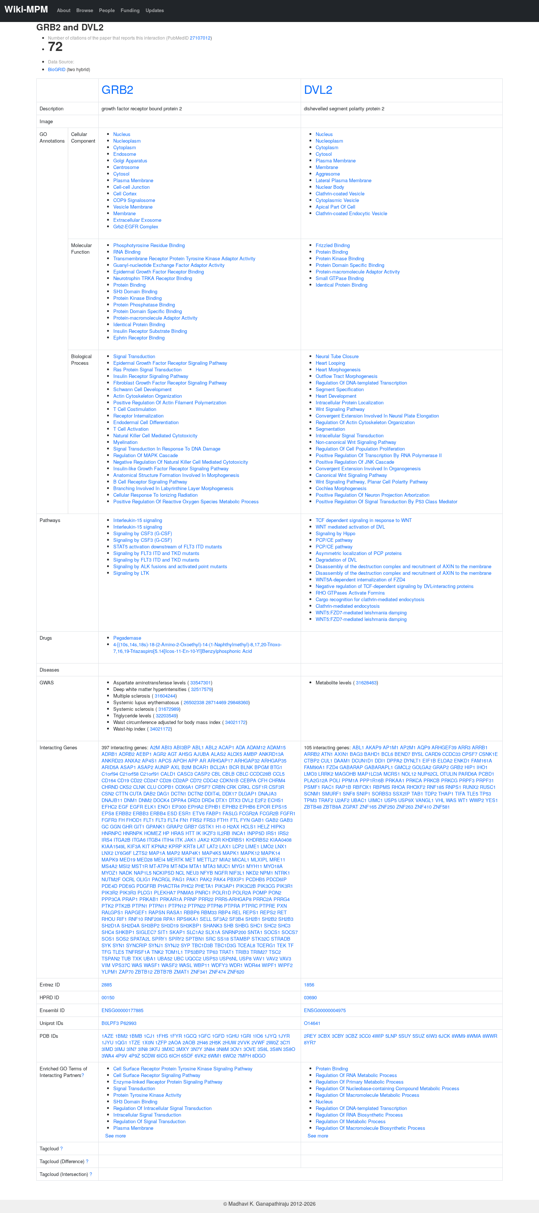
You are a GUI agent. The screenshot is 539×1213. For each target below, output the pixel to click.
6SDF (187, 1055)
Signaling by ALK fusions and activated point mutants (170, 566)
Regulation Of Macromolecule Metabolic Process (367, 1094)
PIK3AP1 (225, 885)
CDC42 (210, 780)
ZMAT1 (181, 971)
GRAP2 (174, 826)
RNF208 (153, 918)
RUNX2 (470, 786)
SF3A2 (220, 918)
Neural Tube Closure (337, 356)
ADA (240, 747)
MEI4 (159, 859)
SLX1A (212, 932)
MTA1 (195, 866)
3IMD (107, 1048)
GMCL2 (403, 767)
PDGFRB (146, 885)
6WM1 (214, 1055)
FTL (234, 819)
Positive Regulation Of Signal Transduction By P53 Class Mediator (386, 501)
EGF (123, 806)
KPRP (175, 846)
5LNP (391, 1035)
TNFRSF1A (137, 951)
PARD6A (467, 773)
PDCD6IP (276, 879)
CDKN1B (229, 780)
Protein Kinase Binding (137, 297)
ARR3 (464, 747)
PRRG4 (282, 899)
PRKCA (414, 780)
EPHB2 (230, 806)
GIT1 (139, 826)
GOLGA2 (421, 767)
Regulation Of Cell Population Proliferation (360, 448)
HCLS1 (248, 826)
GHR (127, 826)
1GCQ (190, 1035)
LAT (201, 846)
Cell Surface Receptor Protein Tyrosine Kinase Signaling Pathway (183, 1068)
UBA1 (149, 958)
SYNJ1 (155, 945)
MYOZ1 (110, 872)
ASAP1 (128, 767)
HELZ (263, 826)
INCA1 (239, 833)
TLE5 (118, 951)
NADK (125, 872)
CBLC (242, 773)
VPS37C (121, 965)
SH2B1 (252, 918)
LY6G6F (123, 852)
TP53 (485, 793)
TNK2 (157, 951)
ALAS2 (218, 753)
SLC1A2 (195, 932)
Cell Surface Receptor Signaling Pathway (157, 1075)
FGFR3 (109, 819)
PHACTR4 (169, 885)
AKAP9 (373, 747)
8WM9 (458, 1035)
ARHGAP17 (220, 760)
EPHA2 (195, 806)
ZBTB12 (144, 971)
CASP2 (202, 773)
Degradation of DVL (336, 559)
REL (236, 912)
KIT (146, 846)
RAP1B (343, 786)
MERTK (175, 859)
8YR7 (310, 1042)
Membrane (124, 213)
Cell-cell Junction (131, 186)
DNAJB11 (112, 800)
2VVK (244, 1042)
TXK (137, 958)
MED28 (145, 859)
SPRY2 (176, 938)
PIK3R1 (284, 885)
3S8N (276, 1048)
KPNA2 (159, 846)
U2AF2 (342, 800)
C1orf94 (110, 773)
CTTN (121, 793)
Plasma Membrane (133, 180)
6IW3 (431, 1035)
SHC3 (284, 925)
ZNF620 (235, 971)
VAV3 (285, 958)
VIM (106, 965)
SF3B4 (236, 918)
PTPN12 (177, 905)
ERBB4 (158, 813)
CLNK (139, 786)
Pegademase (127, 637)
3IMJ (119, 1048)
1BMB (135, 1035)
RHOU (108, 918)
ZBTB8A (332, 806)
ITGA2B (122, 839)
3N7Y (196, 1048)
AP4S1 (149, 760)
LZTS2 (140, 852)
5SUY (405, 1035)
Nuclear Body (330, 186)
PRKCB (431, 780)
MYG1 (238, 866)
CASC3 (185, 773)
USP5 (390, 800)
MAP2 (173, 852)
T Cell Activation (130, 428)
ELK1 (150, 806)
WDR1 (236, 965)
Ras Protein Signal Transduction (147, 369)
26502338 (194, 702)
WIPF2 (285, 965)
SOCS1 (272, 932)
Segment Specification (340, 389)
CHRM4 (277, 780)
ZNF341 (199, 971)
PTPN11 (158, 905)
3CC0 (365, 1035)
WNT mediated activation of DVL (350, 526)
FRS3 (209, 819)
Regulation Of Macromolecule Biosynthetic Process (370, 1127)
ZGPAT (350, 806)
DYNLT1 (412, 760)
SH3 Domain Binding (135, 291)
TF (291, 945)
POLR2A (241, 892)
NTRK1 (282, 872)
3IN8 (143, 1048)
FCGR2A (248, 813)
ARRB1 (480, 747)
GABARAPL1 (378, 767)
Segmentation (330, 428)
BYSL (417, 753)
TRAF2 (325, 800)
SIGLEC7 (146, 932)
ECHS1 (275, 800)
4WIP (378, 1035)
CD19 (123, 780)
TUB (126, 958)
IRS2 (283, 833)
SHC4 (108, 932)
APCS (165, 760)
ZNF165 (368, 806)
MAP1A (157, 852)
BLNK (247, 767)
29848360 (238, 702)
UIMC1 (375, 800)
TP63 (212, 951)
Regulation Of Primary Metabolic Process (360, 1081)
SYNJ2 (172, 945)
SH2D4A (130, 925)
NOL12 (409, 773)
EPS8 (108, 813)
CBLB (228, 773)
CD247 (151, 780)
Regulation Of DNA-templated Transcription (361, 382)
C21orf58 (129, 773)
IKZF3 (209, 833)
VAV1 (259, 958)
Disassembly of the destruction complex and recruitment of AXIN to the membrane (403, 566)
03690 (310, 997)
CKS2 (126, 786)
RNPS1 (453, 786)
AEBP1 (144, 753)
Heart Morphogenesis (338, 369)
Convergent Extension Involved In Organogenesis (368, 468)
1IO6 (258, 1035)
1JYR (284, 1035)
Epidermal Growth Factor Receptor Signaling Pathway (170, 362)
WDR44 (252, 965)
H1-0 (220, 826)
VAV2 (272, 958)
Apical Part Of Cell (335, 206)
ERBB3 (140, 813)
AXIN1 (341, 753)
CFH (262, 780)
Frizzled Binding (333, 245)
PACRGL (161, 879)
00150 (108, 997)
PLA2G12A (316, 780)
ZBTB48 (313, 806)
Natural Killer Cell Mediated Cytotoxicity (155, 435)
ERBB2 (123, 813)
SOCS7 (290, 932)
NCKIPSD (163, 872)
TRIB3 (242, 951)
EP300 (179, 806)
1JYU (107, 1042)
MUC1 (223, 866)
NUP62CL (428, 773)
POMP (260, 892)
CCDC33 (451, 753)
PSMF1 (312, 786)
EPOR (263, 806)
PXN (282, 905)
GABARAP (351, 767)
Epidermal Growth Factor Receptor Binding (158, 271)
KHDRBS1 (233, 839)
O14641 (312, 1022)
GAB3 (286, 819)
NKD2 (252, 872)
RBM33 (209, 912)
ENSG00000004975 (325, 1010)
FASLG (230, 813)
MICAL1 (240, 859)
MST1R (140, 866)
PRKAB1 (148, 899)
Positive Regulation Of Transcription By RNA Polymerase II (379, 455)
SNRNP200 (234, 932)
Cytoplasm (124, 147)
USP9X (406, 800)
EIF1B (429, 760)
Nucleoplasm (127, 140)
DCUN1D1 (362, 760)
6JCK (444, 1035)
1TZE (134, 1042)
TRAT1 (226, 951)
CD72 (196, 780)
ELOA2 (444, 760)
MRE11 (277, 859)
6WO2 (229, 1055)
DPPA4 (178, 800)
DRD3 (194, 800)
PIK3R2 (110, 892)
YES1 (491, 800)
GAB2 (271, 819)
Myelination (125, 441)
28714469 (216, 702)
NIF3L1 (237, 872)
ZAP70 (126, 971)
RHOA (398, 786)
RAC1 (328, 786)
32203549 (166, 715)
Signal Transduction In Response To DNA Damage (166, 448)
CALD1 (168, 773)
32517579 (201, 688)
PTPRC (250, 905)
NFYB (206, 872)
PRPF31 (485, 780)
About (63, 10)
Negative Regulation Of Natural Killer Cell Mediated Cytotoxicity (180, 461)
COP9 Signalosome (134, 199)
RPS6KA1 (187, 918)
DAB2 (149, 793)
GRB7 (190, 826)
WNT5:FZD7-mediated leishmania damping (361, 612)
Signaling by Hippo (335, 533)
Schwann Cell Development (142, 389)
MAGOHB (345, 773)
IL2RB (223, 833)
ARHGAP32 (247, 760)
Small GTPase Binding (340, 278)
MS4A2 (109, 866)
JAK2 (203, 839)
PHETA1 (204, 885)
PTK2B (123, 905)
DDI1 (380, 760)
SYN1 (119, 945)
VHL (439, 800)
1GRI (245, 1035)
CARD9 (433, 753)
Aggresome (328, 173)
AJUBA (201, 753)
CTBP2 (311, 760)
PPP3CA (111, 899)
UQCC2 (193, 958)
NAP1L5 (142, 872)
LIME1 (252, 846)
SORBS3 (381, 793)
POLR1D (221, 892)
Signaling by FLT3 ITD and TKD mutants (156, 552)
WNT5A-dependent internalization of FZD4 (360, 579)
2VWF (258, 1042)
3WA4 (108, 1055)
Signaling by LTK (131, 572)
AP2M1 (408, 747)
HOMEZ (152, 833)
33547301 (200, 682)
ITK (179, 839)
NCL (180, 872)
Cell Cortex (125, 193)
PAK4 (219, 879)
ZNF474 (217, 971)
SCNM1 (312, 793)
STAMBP (240, 938)
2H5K (215, 1042)
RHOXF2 (416, 786)
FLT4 (173, 819)
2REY (310, 1035)
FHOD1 (134, 819)
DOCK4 (161, 800)
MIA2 (225, 859)
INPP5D (255, 833)
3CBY (338, 1035)
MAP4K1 (191, 852)
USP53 (210, 958)
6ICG (162, 1055)
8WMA (474, 1035)
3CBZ (351, 1035)
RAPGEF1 (136, 912)
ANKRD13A (271, 753)
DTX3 (235, 800)
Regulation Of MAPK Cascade (145, 455)
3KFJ (154, 1048)
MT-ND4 (179, 866)
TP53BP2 (194, 951)
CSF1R (259, 786)
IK (198, 833)
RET (282, 912)
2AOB (189, 1042)
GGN (115, 826)
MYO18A (273, 866)
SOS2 (122, 938)
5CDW (148, 1055)
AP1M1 (391, 747)
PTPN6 (215, 905)
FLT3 (160, 819)
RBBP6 (191, 912)
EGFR (136, 806)
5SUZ (418, 1035)
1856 (309, 984)
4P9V (121, 1055)
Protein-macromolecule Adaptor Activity (155, 317)
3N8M (222, 1048)
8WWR (490, 1035)
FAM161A (481, 760)
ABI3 (166, 747)
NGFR (221, 872)
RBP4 (224, 912)
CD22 (136, 780)
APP (193, 760)
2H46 (202, 1042)
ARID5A (110, 767)
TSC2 (275, 951)
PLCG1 (145, 892)
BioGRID (57, 69)
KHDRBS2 (257, 839)
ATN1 (327, 753)
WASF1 (152, 965)
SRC (211, 938)
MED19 (127, 859)
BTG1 (276, 767)
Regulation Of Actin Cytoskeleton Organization (365, 422)
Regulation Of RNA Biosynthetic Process (359, 1114)
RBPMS (381, 786)
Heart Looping (330, 362)
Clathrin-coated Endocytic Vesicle (351, 213)
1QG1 (121, 1042)
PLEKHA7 (165, 892)
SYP (185, 945)
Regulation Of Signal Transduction (149, 1121)
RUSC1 (488, 786)
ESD (172, 813)
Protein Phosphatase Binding (144, 304)
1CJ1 (149, 1035)
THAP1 (446, 793)
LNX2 (107, 852)
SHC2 (270, 925)
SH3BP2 (150, 925)
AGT (172, 753)
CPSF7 (202, 786)
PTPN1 (139, 905)
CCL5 (279, 773)
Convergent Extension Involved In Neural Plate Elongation (377, 415)
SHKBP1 (125, 932)
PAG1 (178, 879)
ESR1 (185, 813)
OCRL (128, 879)
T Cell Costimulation (134, 408)
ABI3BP (182, 747)
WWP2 (476, 800)
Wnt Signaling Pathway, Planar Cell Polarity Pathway (372, 481)
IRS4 (107, 839)
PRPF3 (466, 780)
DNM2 (145, 800)
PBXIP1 (235, 879)
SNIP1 (363, 793)
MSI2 (124, 866)
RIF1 (122, 918)
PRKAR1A (171, 899)
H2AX (233, 826)
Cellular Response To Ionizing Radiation (155, 494)
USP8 (245, 958)
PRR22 (205, 899)
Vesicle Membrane (133, 206)
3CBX (324, 1035)
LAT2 (212, 846)
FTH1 (223, 819)
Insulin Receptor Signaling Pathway (150, 375)
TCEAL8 (246, 945)
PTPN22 (197, 905)
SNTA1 (255, 932)
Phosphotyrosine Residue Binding (149, 245)
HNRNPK (133, 833)
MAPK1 (231, 852)
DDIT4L (213, 793)
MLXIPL (259, 859)
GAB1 (257, 819)
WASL (185, 965)
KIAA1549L (114, 846)
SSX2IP (401, 793)
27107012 (200, 37)
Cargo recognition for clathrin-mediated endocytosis (370, 599)
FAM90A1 (314, 767)
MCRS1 (392, 773)
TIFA (460, 793)
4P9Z (134, 1055)
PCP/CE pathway (334, 539)
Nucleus (122, 134)
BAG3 (356, 753)
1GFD (218, 1035)
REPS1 (250, 912)
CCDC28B (260, 773)
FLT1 (148, 819)
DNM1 (130, 800)
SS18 (223, 938)
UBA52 (164, 958)
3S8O (289, 1048)
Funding (130, 10)
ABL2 (211, 747)
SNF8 (349, 793)
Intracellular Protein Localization (350, 402)
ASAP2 (145, 767)
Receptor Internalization (138, 415)
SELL (206, 918)
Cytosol (121, 173)
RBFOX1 (362, 786)
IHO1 (482, 767)
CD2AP (180, 780)
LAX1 (225, 846)
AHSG (185, 753)
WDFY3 (219, 965)
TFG (106, 951)
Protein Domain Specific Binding (147, 311)
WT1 (463, 800)
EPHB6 (247, 806)
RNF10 (135, 918)
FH (121, 819)
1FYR (176, 1035)
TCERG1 (266, 945)
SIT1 (163, 932)
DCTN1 (178, 793)
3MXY (182, 1048)
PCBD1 (486, 773)
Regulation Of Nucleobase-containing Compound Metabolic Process (387, 1088)
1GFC (204, 1035)
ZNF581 (441, 806)
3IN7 (131, 1048)
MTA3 (209, 866)
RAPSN (156, 912)
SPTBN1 (195, 938)
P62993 (128, 1022)
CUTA (135, 793)
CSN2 (108, 793)
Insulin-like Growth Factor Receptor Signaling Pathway (171, 468)
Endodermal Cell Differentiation (146, 422)
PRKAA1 (394, 780)
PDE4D (109, 885)
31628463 (366, 682)
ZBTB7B (163, 971)
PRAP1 (130, 899)
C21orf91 (149, 773)
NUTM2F (111, 879)
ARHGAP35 (273, 760)
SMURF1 (331, 793)
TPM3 (310, 800)
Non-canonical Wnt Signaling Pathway (356, 441)
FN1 (184, 819)
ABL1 (198, 747)
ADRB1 (109, 753)
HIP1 (470, 767)
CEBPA (248, 780)
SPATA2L (140, 938)
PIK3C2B (246, 885)
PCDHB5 (255, 879)
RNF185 (435, 786)
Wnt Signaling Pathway (340, 408)
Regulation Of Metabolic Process (351, 1121)
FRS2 (196, 819)
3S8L (262, 1048)
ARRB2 (312, 753)
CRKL (244, 786)
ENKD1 (462, 760)
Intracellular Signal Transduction (350, 435)
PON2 (274, 892)
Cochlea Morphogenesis (341, 488)
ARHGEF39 (444, 747)
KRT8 (189, 846)
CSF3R (276, 786)
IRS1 (271, 833)
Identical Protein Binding (139, 324)
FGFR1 (288, 813)
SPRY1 (159, 938)
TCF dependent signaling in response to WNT (364, 520)
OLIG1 (143, 879)
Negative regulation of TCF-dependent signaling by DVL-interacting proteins (395, 585)
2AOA (174, 1042)
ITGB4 (154, 839)
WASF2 (169, 965)
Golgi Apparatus (130, 160)
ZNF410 (423, 806)
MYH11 (254, 866)
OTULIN (448, 773)
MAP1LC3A (370, 773)
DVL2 (318, 88)
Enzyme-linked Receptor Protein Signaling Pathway (168, 1081)
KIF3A (134, 846)
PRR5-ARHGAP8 (233, 899)
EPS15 (279, 806)
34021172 (235, 721)
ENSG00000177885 (122, 1010)
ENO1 (164, 806)
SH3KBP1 (191, 925)
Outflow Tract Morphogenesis (347, 375)
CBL (216, 773)
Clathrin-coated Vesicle (340, 193)
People (107, 10)
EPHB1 (213, 806)
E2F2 (260, 800)
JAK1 (190, 839)
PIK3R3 (128, 892)
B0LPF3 (110, 1022)
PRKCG (449, 780)
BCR (234, 767)
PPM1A (350, 780)
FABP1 (213, 813)
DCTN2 (195, 793)
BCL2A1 (219, 767)
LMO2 (267, 846)
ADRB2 (127, 753)
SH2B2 (269, 918)
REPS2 (268, 912)
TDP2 (431, 793)
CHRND (110, 786)
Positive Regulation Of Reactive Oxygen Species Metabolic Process (186, 501)
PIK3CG (266, 885)
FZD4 (332, 767)
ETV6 (198, 813)
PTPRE (267, 905)
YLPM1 (109, 971)
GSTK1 (206, 826)
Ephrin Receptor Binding (139, 337)
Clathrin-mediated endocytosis (348, 605)
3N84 (209, 1048)
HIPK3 (278, 826)
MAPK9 (110, 859)
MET (190, 859)
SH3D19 (170, 925)
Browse (84, 10)
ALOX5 (234, 753)
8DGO (258, 1055)
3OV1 (236, 1048)
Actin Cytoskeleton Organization (147, 395)
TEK (281, 945)
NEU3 (192, 872)
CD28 (165, 780)
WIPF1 (269, 965)
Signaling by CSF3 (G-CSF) (142, 533)
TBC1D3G (225, 945)
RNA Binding (126, 251)
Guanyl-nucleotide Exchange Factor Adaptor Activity (169, 264)
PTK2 (108, 905)
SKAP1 (177, 932)
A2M (155, 747)
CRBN (218, 786)
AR (202, 760)
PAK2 (206, 879)
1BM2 (121, 1035)
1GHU (232, 1035)
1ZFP (161, 1042)
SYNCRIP (136, 945)
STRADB (280, 938)
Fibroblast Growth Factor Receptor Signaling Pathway (170, 382)
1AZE (108, 1035)
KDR (216, 839)
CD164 (109, 780)
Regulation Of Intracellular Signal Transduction (162, 1107)
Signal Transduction (134, 356)
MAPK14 (270, 852)
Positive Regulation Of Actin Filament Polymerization (169, 402)
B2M (186, 767)
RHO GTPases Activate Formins (350, 592)
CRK (231, 786)
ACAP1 (226, 747)
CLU (151, 786)
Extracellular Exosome (137, 219)
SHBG (242, 925)
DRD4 (208, 800)
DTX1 (221, 800)
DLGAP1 (247, 793)
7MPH (244, 1055)
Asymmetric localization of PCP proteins (359, 552)
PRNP (190, 899)
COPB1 (166, 786)
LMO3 (310, 773)
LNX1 (281, 846)
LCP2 (238, 846)
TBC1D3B (202, 945)
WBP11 (202, 965)
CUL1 (327, 760)
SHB (229, 925)
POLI (334, 780)
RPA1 (169, 918)
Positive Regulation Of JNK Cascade (355, 461)
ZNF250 (386, 806)
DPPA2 (394, 760)
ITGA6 (139, 839)
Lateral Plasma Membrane (343, 180)
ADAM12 (256, 747)
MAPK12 (250, 852)
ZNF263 (404, 806)
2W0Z (272, 1042)
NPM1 (266, 872)
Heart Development (336, 395)
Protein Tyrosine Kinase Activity (147, 1094)
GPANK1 (155, 826)
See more (115, 1135)
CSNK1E (488, 753)
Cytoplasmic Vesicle (337, 199)
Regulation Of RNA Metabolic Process (356, 1075)
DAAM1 (342, 760)
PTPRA (232, 905)
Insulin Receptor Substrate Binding (150, 330)
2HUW (229, 1042)
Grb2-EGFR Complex (135, 226)
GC (105, 826)
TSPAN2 (111, 958)
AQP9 (423, 747)
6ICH (174, 1055)
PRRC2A (262, 899)
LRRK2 (325, 773)
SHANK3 (212, 925)
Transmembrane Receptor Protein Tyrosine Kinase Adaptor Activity (184, 258)
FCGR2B (269, 813)
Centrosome (126, 166)
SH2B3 (285, 918)
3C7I (285, 1042)
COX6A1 (184, 786)
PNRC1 (203, 892)
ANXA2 (132, 760)
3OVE (249, 1048)
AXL (175, 767)
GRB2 (117, 88)
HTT (190, 833)
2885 (107, 984)
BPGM (261, 767)
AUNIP (162, 767)
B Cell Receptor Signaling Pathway (150, 481)
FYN (245, 819)
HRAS (177, 833)
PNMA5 (185, 892)
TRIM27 (258, 951)
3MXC (168, 1048)
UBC (179, 958)
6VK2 (200, 1055)
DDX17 (229, 793)
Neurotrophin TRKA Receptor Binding (152, 278)
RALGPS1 (112, 912)
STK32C (261, 938)
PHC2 (187, 885)
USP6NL (228, 958)
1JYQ (270, 1035)
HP (166, 833)
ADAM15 (276, 747)
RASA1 (174, 912)
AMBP (250, 753)
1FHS (162, 1035)
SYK (106, 945)
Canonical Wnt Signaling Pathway (351, 474)
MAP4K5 (211, 852)
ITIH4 (168, 839)
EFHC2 (109, 806)
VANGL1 (424, 800)
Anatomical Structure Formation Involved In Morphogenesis (176, 474)
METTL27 (207, 859)
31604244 (165, 695)
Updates (155, 10)
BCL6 (387, 753)
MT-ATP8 (159, 866)
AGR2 (159, 753)
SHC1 (256, 925)
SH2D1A (111, 925)
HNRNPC (111, 833)
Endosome (124, 153)
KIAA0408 (281, 839)
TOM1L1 (174, 951)
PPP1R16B (372, 780)
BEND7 (402, 753)
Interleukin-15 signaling (137, 520)
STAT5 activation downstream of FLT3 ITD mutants (167, 546)
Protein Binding (129, 284)
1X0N (148, 1042)
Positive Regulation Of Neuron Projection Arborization (372, 494)
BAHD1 (372, 753)
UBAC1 (359, 800)
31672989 (168, 708)
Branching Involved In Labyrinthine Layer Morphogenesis (173, 488)
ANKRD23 (112, 760)
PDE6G (127, 885)
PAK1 (192, 879)
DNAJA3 (267, 793)
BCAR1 (201, 767)
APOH (180, 760)
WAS (137, 965)
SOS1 (108, 938)
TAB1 (417, 793)
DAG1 (163, 793)
